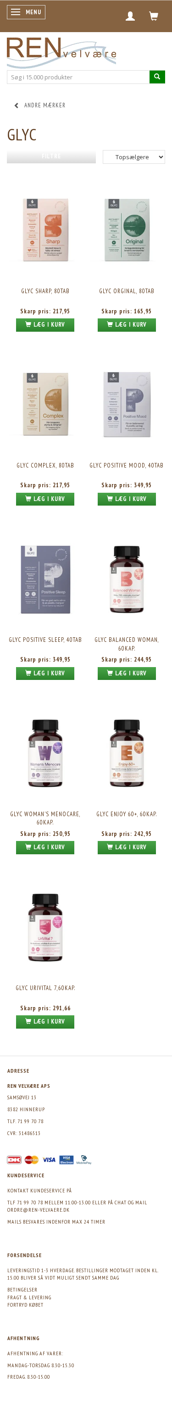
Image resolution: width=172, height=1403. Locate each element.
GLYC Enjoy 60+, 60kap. (126, 814)
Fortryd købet (25, 1304)
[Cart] (154, 16)
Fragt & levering (29, 1297)
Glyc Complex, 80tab (45, 465)
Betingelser (22, 1289)
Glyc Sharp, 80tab (45, 291)
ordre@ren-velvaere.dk (38, 1209)
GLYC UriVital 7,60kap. (45, 988)
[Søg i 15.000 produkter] (157, 77)
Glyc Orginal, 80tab (127, 291)
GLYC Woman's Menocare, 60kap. (45, 818)
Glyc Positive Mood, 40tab (126, 465)
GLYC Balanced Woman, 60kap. (126, 644)
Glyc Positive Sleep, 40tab (45, 640)
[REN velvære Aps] (61, 51)
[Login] (130, 16)
